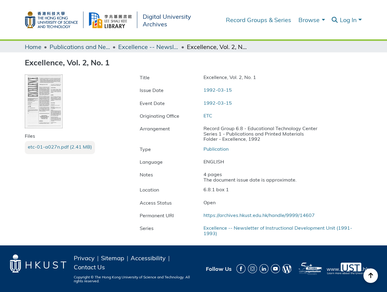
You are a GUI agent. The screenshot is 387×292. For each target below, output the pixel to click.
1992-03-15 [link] (217, 90)
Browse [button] (309, 19)
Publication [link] (216, 149)
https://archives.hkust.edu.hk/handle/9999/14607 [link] (259, 215)
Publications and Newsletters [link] (80, 46)
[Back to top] (370, 275)
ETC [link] (207, 115)
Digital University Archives (167, 20)
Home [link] (33, 46)
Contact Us (89, 267)
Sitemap (112, 257)
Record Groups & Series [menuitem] (258, 19)
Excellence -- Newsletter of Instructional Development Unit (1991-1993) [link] (148, 46)
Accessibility (148, 257)
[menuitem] (311, 20)
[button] (334, 20)
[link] (60, 146)
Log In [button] (349, 19)
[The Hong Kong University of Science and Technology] (54, 19)
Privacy (84, 257)
